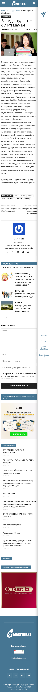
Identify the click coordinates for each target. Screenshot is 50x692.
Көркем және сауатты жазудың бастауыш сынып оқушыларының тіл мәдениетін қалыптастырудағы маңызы (19, 503)
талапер (27, 199)
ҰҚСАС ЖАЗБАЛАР (10, 264)
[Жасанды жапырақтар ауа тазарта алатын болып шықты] (7, 305)
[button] (34, 3)
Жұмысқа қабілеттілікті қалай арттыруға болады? (25, 294)
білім (16, 196)
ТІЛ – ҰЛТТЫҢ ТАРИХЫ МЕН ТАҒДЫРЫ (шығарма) (18, 461)
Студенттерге (15, 10)
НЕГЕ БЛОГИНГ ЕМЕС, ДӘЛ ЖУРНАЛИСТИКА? (13, 451)
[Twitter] (24, 252)
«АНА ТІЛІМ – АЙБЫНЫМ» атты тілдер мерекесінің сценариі (18, 471)
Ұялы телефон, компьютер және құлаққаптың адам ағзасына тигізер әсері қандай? (24, 279)
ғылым (23, 196)
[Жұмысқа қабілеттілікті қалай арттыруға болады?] (7, 294)
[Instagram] (19, 252)
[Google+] (14, 252)
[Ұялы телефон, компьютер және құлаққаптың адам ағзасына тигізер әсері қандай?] (7, 276)
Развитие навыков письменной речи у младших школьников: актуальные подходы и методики (18, 483)
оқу (3, 199)
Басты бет (5, 10)
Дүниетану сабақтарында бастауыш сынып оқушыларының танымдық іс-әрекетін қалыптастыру (17, 543)
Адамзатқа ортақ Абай (12, 525)
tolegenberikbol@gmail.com (19, 660)
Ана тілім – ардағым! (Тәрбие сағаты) (10, 210)
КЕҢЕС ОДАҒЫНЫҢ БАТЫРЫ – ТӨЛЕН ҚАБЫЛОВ (18, 515)
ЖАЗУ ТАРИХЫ (9, 494)
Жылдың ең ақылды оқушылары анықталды (28, 211)
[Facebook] (9, 252)
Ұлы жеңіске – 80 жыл (11, 533)
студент (19, 199)
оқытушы (10, 199)
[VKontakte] (22, 675)
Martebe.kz (5, 29)
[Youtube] (29, 252)
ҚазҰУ (30, 196)
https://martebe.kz (19, 242)
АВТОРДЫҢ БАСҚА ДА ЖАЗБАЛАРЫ (18, 267)
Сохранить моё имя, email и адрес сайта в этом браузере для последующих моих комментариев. (18, 376)
